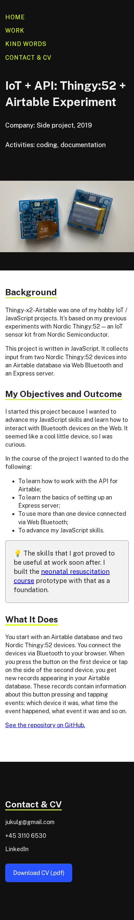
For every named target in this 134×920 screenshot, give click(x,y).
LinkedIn (17, 849)
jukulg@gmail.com (30, 822)
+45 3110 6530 (25, 835)
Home (15, 17)
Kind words (26, 43)
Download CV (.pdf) (38, 872)
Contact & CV (28, 57)
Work (14, 30)
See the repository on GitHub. (45, 725)
